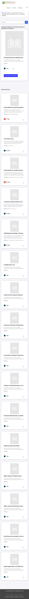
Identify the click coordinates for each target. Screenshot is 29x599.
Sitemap (11, 596)
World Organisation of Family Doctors (14, 566)
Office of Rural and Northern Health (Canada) (16, 506)
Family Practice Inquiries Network (13, 295)
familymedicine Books (17, 12)
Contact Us (20, 7)
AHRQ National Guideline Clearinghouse (15, 233)
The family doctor (9, 138)
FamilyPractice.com (9, 264)
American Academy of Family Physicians (15, 325)
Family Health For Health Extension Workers (16, 170)
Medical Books (7, 12)
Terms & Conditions (18, 595)
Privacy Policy (9, 595)
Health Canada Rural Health (11, 445)
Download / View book (11, 75)
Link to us (14, 7)
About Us (9, 7)
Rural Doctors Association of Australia (14, 536)
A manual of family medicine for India (14, 201)
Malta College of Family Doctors (13, 476)
